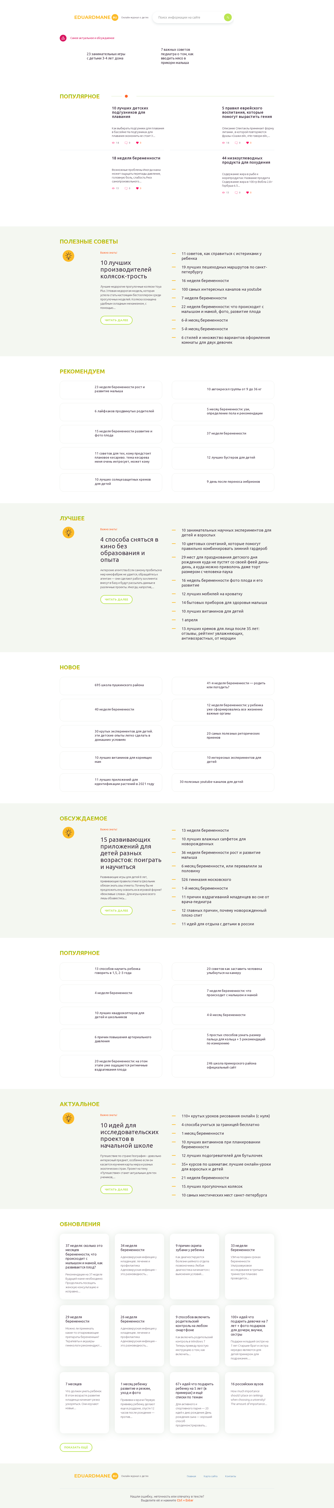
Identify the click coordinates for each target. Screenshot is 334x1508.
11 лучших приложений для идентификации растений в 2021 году (124, 781)
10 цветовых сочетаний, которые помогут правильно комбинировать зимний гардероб (224, 546)
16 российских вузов (247, 1384)
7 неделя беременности (204, 298)
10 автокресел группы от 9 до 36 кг (234, 389)
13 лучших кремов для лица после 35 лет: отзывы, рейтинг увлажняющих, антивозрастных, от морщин (220, 633)
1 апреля (189, 620)
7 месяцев (74, 1384)
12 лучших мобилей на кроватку (211, 594)
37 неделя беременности (226, 433)
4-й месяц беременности (226, 1015)
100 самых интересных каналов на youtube (221, 289)
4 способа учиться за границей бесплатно (220, 1124)
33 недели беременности (243, 1248)
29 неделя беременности (77, 1319)
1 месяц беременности (202, 1133)
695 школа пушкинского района (119, 685)
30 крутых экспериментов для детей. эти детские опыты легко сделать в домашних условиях (124, 735)
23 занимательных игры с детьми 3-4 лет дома (106, 56)
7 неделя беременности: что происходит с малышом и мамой (232, 993)
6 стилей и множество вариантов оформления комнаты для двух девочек (225, 340)
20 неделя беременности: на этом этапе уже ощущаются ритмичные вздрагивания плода (121, 1065)
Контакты (230, 1476)
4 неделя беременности (113, 993)
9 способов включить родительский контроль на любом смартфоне (193, 1323)
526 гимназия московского (206, 879)
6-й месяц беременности (204, 320)
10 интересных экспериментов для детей (234, 759)
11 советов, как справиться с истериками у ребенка (221, 256)
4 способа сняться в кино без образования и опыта (129, 549)
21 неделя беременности (205, 1177)
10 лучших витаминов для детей (212, 611)
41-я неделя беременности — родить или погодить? (236, 685)
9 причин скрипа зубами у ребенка (190, 1248)
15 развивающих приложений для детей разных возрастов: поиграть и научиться (130, 853)
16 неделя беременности (205, 280)
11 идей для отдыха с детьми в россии (217, 924)
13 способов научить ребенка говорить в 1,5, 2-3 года (117, 971)
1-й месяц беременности (204, 888)
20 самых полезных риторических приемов (233, 735)
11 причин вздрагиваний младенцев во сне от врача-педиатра (225, 899)
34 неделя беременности (132, 1248)
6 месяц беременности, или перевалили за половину (221, 868)
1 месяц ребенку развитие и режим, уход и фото (136, 1388)
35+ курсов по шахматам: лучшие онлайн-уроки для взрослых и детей (226, 1166)
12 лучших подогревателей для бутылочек (221, 1155)
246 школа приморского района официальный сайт (231, 1065)
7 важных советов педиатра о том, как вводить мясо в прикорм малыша (177, 55)
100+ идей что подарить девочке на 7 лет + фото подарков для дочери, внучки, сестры (249, 1325)
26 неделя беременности (132, 1319)
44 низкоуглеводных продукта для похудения (246, 160)
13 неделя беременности (205, 830)
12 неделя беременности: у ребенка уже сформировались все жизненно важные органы (235, 709)
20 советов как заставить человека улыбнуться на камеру (234, 971)
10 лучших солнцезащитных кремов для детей (123, 481)
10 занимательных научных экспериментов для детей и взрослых (226, 532)
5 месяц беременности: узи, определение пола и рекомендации (235, 411)
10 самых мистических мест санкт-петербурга (224, 1195)
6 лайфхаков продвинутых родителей (124, 411)
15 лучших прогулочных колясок (212, 1186)
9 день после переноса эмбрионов (233, 481)
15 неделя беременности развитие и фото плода (123, 433)
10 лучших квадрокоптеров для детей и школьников (119, 1015)
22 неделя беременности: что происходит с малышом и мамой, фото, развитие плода (222, 309)
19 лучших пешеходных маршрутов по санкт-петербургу (224, 269)
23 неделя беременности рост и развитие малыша (120, 389)
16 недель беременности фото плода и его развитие (222, 582)
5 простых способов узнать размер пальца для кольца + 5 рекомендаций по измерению (236, 1039)
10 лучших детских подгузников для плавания (130, 112)
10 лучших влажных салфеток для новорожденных (213, 841)
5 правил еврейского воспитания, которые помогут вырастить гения (247, 112)
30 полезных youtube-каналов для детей (211, 781)
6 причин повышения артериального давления (123, 1039)
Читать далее (116, 320)
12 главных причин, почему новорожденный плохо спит (224, 912)
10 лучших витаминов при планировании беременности (220, 1144)
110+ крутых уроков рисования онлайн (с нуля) (225, 1116)
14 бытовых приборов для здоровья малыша (224, 602)
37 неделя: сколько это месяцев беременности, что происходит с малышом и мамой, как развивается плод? (84, 1256)
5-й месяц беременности (204, 329)
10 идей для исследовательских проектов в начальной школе (129, 1135)
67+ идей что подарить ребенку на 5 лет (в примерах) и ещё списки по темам (194, 1390)
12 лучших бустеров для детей (231, 457)
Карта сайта (210, 1476)
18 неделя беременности (136, 158)
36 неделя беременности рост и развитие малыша (221, 854)
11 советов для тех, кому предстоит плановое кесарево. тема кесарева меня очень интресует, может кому (123, 457)
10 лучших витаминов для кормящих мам (123, 759)
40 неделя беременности (114, 709)
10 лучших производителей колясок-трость (126, 269)
